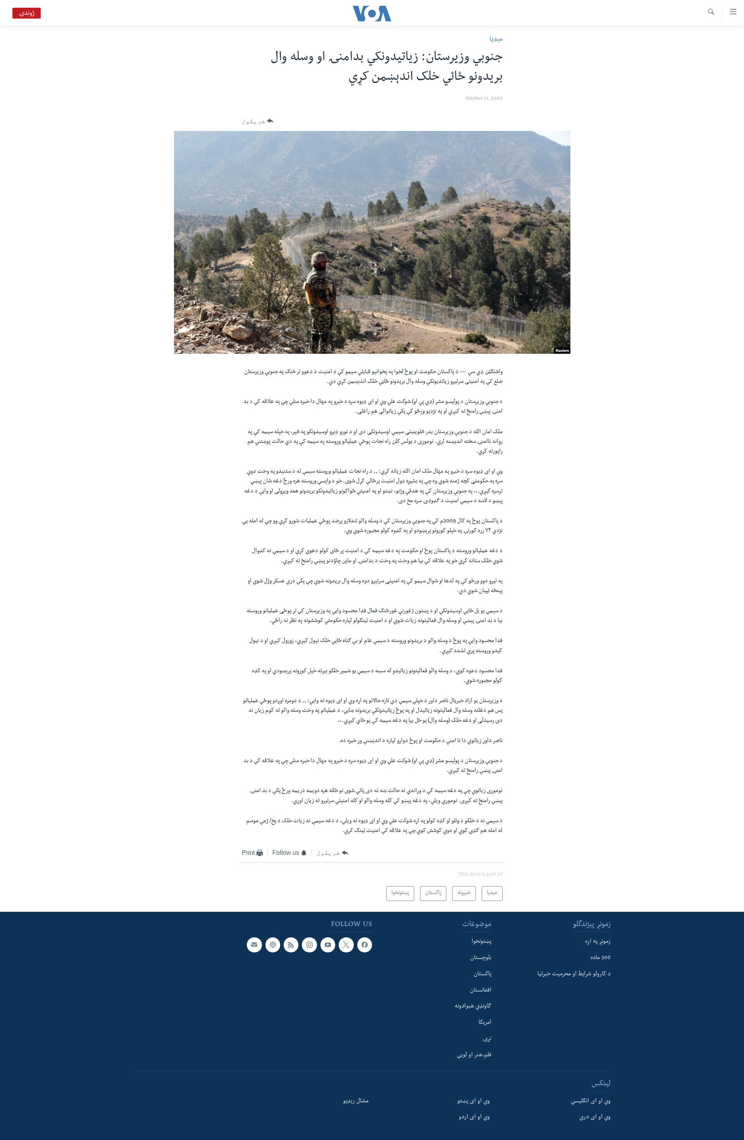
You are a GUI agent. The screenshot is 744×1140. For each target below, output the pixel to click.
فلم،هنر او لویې (474, 1055)
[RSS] (291, 944)
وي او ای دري (595, 1117)
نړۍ (486, 1039)
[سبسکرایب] (254, 944)
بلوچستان (480, 958)
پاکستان (482, 974)
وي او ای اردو (474, 1117)
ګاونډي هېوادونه (473, 1006)
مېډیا (496, 40)
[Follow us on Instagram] (309, 944)
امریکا (485, 1022)
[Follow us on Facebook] (364, 944)
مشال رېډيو (356, 1101)
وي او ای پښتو (473, 1101)
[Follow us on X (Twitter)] (346, 944)
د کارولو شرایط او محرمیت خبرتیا (574, 974)
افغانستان (480, 990)
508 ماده (601, 958)
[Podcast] (272, 944)
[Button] (257, 121)
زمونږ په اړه (598, 942)
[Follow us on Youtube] (327, 944)
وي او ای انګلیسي (591, 1101)
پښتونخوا (481, 942)
